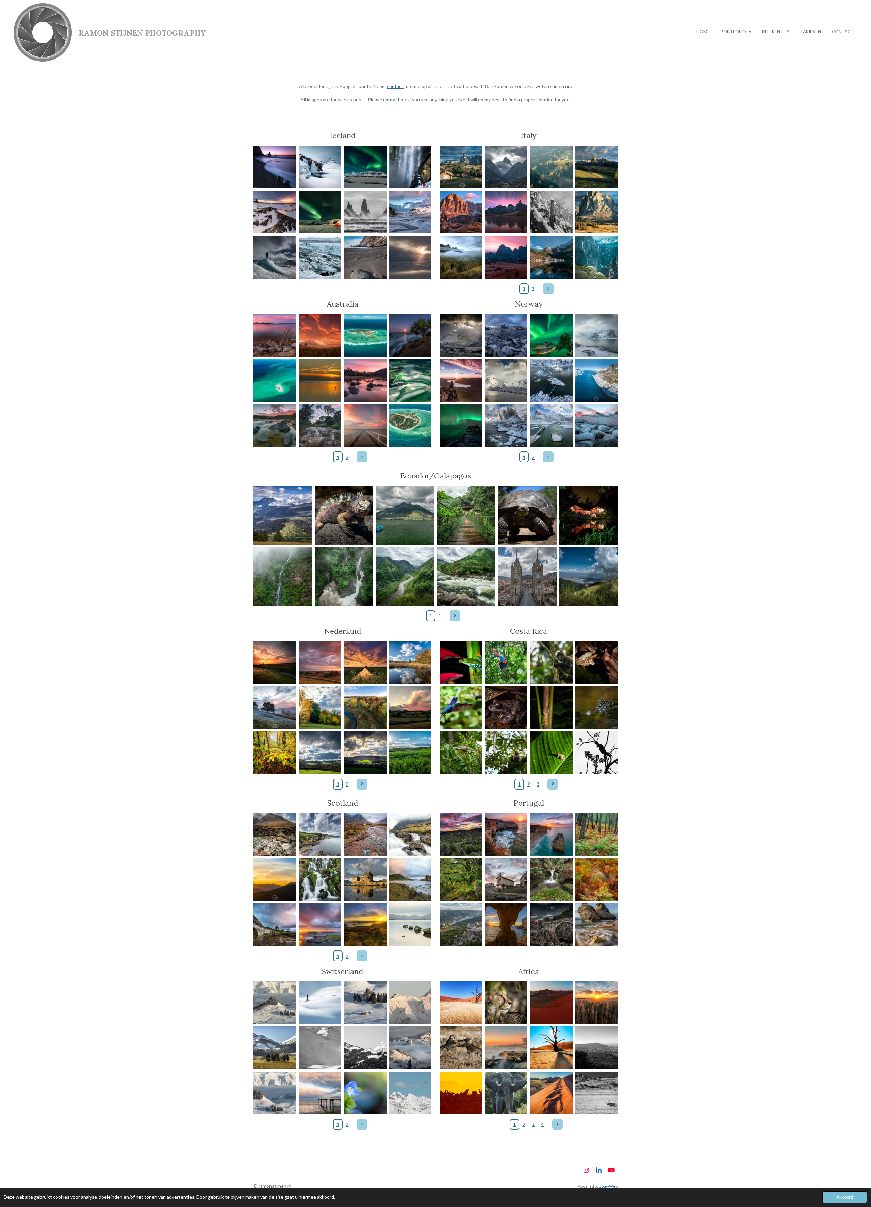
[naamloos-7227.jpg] (551, 1092)
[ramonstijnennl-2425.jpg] (320, 707)
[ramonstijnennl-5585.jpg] (275, 879)
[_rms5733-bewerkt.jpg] (320, 879)
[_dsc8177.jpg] (506, 1002)
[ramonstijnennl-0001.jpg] (365, 707)
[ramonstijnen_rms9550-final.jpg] (506, 834)
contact (395, 86)
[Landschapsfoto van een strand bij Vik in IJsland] (365, 257)
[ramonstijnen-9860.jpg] (466, 515)
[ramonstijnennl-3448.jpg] (551, 879)
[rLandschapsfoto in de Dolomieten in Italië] (461, 167)
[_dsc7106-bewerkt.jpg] (596, 1002)
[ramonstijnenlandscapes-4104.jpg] (461, 834)
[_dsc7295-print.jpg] (461, 1002)
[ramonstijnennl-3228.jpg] (461, 879)
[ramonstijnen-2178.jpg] (275, 662)
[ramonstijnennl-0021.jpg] (596, 380)
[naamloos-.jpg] (410, 879)
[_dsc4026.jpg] (506, 707)
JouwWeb (608, 1186)
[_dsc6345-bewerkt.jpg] (461, 707)
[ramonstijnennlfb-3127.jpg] (365, 752)
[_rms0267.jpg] (410, 662)
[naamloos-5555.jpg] (506, 662)
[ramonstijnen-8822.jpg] (527, 515)
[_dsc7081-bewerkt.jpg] (596, 1092)
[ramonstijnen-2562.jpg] (506, 924)
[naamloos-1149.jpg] (365, 1048)
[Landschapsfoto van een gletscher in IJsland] (410, 212)
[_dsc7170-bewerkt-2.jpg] (551, 1002)
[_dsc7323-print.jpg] (551, 1048)
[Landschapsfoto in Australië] (320, 335)
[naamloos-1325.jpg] (320, 1048)
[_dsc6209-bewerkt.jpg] (461, 1092)
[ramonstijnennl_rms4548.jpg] (551, 924)
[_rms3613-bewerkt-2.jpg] (365, 662)
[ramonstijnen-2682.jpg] (596, 924)
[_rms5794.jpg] (275, 834)
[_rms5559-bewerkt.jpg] (275, 924)
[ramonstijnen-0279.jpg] (405, 515)
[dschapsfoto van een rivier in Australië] (365, 380)
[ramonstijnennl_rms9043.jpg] (275, 707)
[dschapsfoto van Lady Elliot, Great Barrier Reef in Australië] (365, 335)
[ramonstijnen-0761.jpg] (596, 425)
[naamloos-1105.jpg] (275, 1048)
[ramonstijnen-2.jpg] (506, 335)
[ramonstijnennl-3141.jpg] (410, 752)
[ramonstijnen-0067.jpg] (596, 335)
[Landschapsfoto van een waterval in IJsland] (410, 167)
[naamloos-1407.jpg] (275, 1002)
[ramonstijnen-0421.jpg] (527, 576)
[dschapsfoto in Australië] (275, 380)
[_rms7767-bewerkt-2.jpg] (320, 662)
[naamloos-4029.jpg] (461, 662)
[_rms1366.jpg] (410, 1002)
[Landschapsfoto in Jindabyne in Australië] (275, 335)
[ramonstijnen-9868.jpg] (344, 576)
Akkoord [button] (844, 1197)
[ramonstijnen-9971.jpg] (405, 576)
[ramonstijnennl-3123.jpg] (320, 752)
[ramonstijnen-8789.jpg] (344, 515)
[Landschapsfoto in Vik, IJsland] (365, 212)
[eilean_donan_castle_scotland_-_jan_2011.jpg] (365, 879)
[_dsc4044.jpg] (596, 662)
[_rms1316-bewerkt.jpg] (410, 1092)
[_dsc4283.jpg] (506, 752)
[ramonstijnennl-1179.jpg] (461, 335)
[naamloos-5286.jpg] (410, 834)
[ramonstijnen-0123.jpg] (551, 380)
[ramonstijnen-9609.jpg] (283, 515)
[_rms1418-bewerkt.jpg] (365, 1002)
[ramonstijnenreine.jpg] (506, 425)
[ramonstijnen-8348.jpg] (588, 515)
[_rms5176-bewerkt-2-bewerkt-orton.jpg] (410, 924)
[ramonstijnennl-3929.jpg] (461, 924)
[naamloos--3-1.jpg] (461, 1048)
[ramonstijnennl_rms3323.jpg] (596, 834)
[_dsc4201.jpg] (596, 707)
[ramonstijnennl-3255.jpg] (596, 879)
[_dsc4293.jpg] (596, 752)
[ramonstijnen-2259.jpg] (410, 707)
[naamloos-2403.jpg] (506, 1092)
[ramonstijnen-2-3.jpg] (506, 380)
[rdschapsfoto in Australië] (410, 335)
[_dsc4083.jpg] (461, 752)
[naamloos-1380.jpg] (410, 1048)
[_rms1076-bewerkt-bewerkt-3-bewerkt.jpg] (320, 1092)
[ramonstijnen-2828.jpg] (551, 834)
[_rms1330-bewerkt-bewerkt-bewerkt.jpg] (320, 1002)
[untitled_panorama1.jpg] (365, 924)
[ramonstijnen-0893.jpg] (551, 335)
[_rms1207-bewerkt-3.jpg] (365, 1092)
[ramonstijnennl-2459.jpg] (275, 752)
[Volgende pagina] (548, 288)
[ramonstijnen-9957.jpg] (466, 576)
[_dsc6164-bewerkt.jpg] (506, 1048)
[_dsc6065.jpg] (596, 1048)
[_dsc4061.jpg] (551, 707)
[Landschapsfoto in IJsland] (320, 167)
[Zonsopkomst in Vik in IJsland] (275, 167)
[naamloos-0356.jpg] (461, 380)
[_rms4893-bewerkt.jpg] (320, 834)
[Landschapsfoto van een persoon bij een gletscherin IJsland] (275, 257)
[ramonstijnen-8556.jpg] (588, 576)
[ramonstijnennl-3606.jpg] (506, 879)
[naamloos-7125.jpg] (320, 924)
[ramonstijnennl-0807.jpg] (461, 425)
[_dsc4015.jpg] (551, 752)
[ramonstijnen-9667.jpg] (283, 576)
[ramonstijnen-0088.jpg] (551, 425)
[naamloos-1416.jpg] (275, 1092)
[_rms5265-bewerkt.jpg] (365, 834)
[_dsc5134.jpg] (551, 662)
